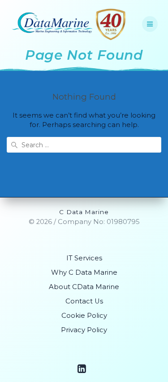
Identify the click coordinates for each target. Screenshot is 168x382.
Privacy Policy (84, 330)
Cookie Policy (84, 316)
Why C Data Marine (84, 272)
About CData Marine (84, 287)
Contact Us (84, 301)
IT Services (84, 258)
